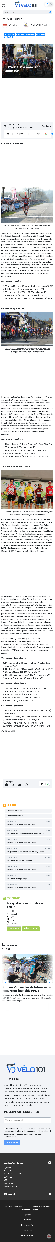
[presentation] (6, 982)
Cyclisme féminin (10, 1186)
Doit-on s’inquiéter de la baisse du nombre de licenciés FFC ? (26, 989)
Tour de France (10, 1171)
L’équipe (27, 1220)
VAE (12, 920)
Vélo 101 (10, 35)
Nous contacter (27, 1225)
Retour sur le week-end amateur (21, 825)
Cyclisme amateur (15, 816)
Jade (48, 126)
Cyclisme (7, 1168)
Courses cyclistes (25, 35)
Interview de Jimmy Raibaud (19, 861)
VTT (13, 917)
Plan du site (27, 1230)
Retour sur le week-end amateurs (21, 843)
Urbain (14, 923)
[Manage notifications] (49, 1236)
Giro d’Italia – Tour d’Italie (14, 1174)
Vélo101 (8, 1085)
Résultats (30, 928)
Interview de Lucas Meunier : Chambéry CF (25, 834)
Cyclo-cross (9, 1183)
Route (13, 911)
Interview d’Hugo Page (17, 879)
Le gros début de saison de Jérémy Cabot (25, 852)
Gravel (14, 914)
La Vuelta (8, 1177)
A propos (27, 1215)
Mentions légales (27, 1235)
